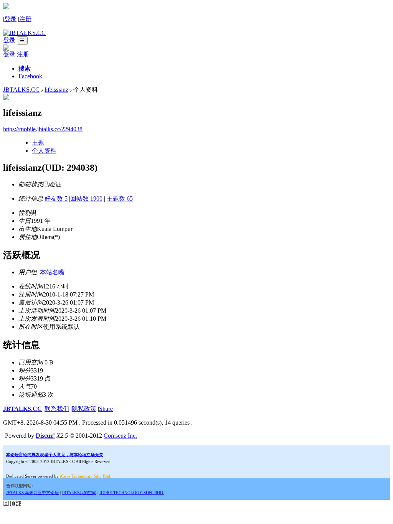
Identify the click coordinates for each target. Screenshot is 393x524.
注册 (25, 19)
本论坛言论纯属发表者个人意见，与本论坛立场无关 (54, 454)
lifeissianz (56, 89)
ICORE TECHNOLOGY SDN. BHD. (131, 492)
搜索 (24, 68)
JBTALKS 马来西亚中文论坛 (32, 492)
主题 (38, 142)
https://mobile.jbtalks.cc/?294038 (43, 129)
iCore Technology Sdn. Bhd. (85, 476)
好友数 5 (56, 198)
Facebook (30, 76)
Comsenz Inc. (120, 435)
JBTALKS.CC (21, 89)
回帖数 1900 (86, 198)
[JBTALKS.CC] (24, 33)
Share (106, 408)
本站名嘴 (52, 272)
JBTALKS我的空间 (79, 492)
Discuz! (45, 435)
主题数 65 (120, 198)
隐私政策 (84, 408)
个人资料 (44, 150)
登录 (10, 19)
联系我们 (57, 408)
